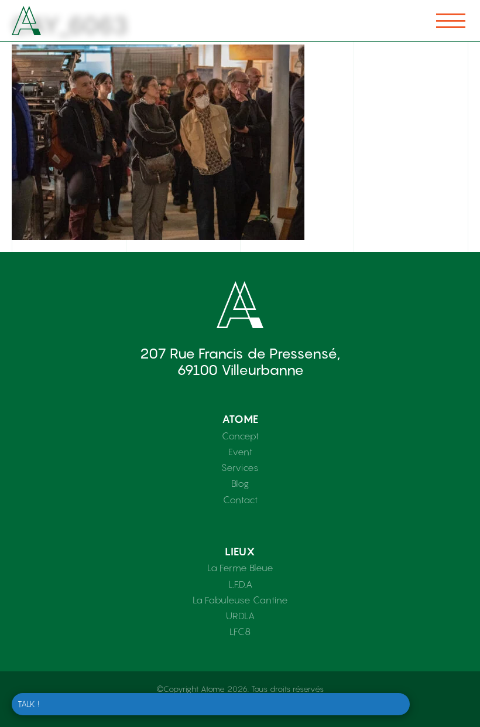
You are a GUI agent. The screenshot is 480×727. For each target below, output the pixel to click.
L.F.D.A (240, 584)
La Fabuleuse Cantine (240, 600)
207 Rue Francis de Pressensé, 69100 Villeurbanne (240, 362)
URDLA (240, 616)
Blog (240, 483)
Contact (240, 500)
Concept (240, 436)
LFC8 (240, 631)
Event (240, 452)
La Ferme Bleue (240, 568)
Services (240, 467)
